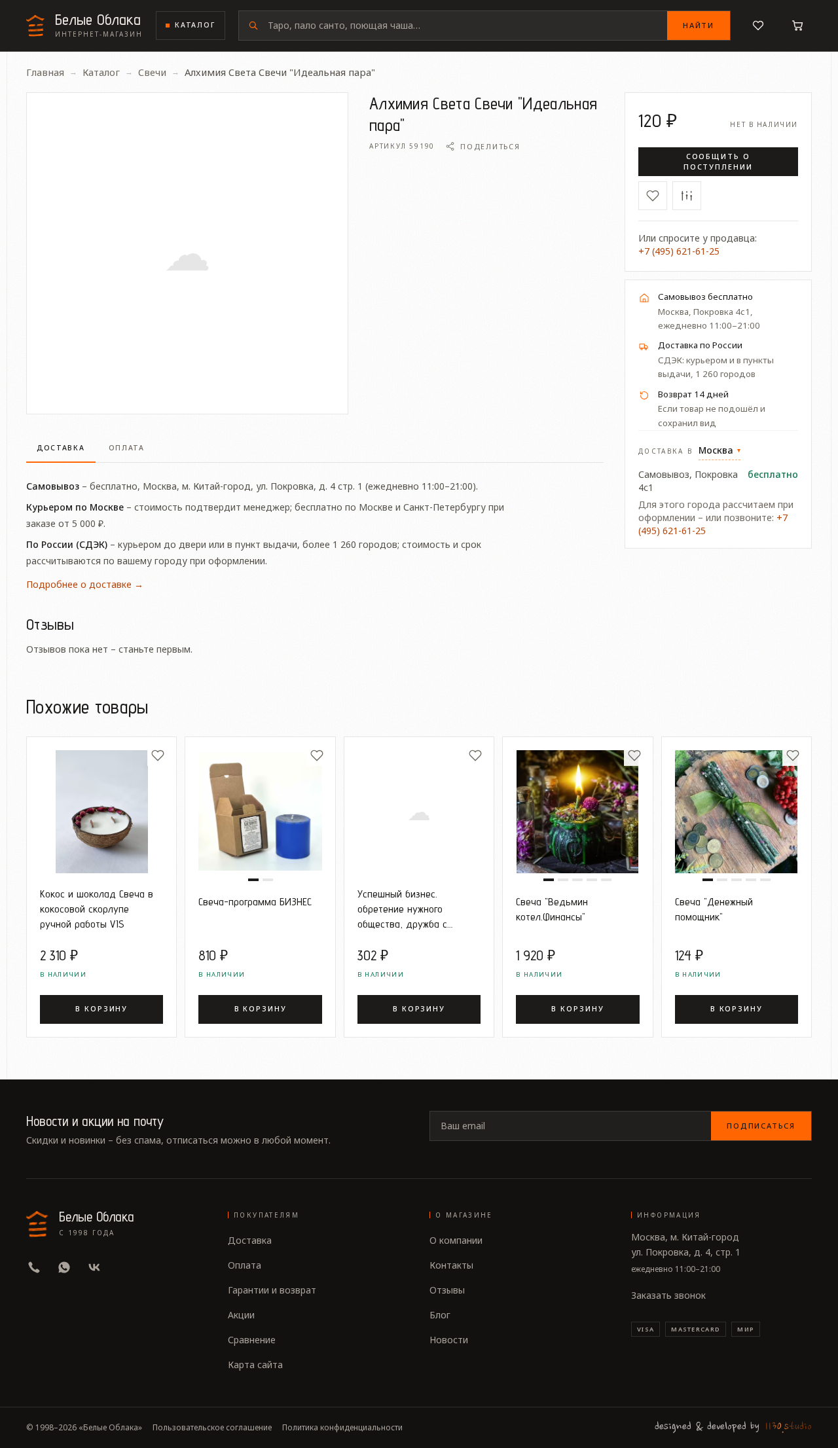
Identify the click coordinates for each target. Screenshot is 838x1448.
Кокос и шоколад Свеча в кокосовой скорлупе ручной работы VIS (96, 908)
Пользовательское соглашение (212, 1427)
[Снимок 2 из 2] (268, 879)
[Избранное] (758, 25)
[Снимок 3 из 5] (577, 879)
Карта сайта (255, 1364)
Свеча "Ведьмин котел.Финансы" (552, 909)
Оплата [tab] (127, 447)
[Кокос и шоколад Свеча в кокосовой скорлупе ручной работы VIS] (101, 811)
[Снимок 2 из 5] (563, 879)
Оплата (244, 1265)
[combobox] (467, 25)
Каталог (195, 24)
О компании (456, 1240)
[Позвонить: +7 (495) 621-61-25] (34, 1267)
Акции (241, 1315)
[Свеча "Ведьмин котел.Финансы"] (577, 811)
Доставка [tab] (61, 447)
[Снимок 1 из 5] (548, 879)
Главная (45, 72)
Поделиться (490, 146)
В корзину (101, 1008)
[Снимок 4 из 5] (592, 879)
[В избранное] (652, 195)
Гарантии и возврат (272, 1290)
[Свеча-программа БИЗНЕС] (259, 811)
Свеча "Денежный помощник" (714, 909)
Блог (439, 1315)
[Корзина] (797, 25)
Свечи (152, 72)
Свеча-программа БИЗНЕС (255, 901)
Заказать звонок (668, 1295)
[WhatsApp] (64, 1267)
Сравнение (252, 1339)
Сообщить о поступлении (718, 161)
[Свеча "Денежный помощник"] (736, 811)
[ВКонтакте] (94, 1267)
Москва (719, 450)
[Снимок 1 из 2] (253, 879)
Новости (448, 1339)
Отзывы (447, 1290)
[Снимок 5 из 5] (606, 879)
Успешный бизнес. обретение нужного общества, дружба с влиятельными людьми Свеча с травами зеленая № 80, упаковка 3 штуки (414, 909)
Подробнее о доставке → (84, 584)
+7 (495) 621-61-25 (679, 251)
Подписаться (761, 1126)
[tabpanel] (315, 528)
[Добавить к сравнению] (686, 195)
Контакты (451, 1265)
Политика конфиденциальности (342, 1427)
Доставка (250, 1240)
